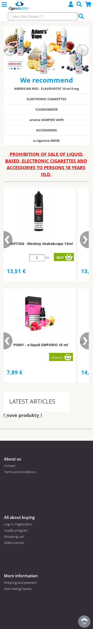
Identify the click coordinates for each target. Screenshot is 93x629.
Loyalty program (16, 530)
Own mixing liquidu (18, 588)
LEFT (10, 50)
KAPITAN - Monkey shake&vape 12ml (41, 243)
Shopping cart (14, 536)
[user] (71, 4)
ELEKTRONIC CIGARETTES (46, 99)
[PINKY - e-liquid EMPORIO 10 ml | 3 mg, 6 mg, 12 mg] (39, 313)
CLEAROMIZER (46, 109)
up (84, 621)
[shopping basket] (88, 4)
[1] (38, 69)
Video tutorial (14, 542)
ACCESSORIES (46, 130)
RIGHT (83, 50)
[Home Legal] (19, 6)
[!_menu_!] (4, 4)
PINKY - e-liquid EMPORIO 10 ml (40, 344)
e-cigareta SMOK (46, 140)
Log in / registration (18, 524)
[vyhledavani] (79, 4)
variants (57, 357)
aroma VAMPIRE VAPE (47, 120)
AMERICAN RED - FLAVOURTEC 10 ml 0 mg (46, 88)
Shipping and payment (20, 582)
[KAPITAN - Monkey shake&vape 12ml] (38, 212)
